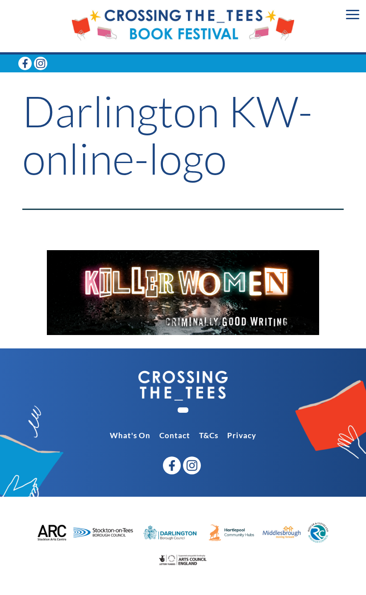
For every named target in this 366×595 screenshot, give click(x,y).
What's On (130, 435)
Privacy (241, 435)
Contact (174, 435)
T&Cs (208, 435)
